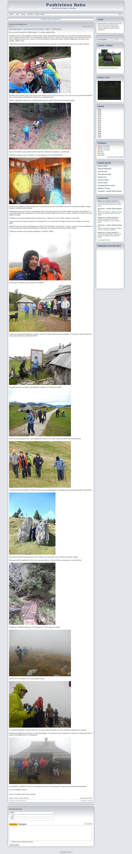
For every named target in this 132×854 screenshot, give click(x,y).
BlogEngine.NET (64, 851)
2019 (99, 113)
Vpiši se (31, 14)
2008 (99, 133)
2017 (99, 117)
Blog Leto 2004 (104, 146)
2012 (99, 126)
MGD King (70, 852)
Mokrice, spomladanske (25, 29)
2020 (99, 111)
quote (90, 823)
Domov (12, 14)
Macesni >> (58, 19)
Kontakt (23, 14)
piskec (12, 26)
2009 (99, 131)
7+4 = (12, 819)
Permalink (83, 800)
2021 (99, 109)
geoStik (102, 155)
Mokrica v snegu (104, 188)
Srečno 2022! (102, 166)
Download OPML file (114, 157)
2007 (99, 135)
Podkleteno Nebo (66, 5)
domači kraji (84, 798)
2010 (99, 129)
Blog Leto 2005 (104, 148)
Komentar (13, 824)
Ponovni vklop (103, 180)
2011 (99, 128)
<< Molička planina (46, 19)
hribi (91, 798)
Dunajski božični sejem (106, 185)
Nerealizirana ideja (104, 174)
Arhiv (17, 14)
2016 (99, 118)
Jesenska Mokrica (18, 24)
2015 (99, 120)
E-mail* (12, 816)
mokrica (16, 798)
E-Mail (10, 800)
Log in (120, 14)
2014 (99, 122)
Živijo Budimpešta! (104, 168)
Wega (101, 151)
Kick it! (14, 800)
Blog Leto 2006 (104, 150)
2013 (99, 124)
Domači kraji (102, 171)
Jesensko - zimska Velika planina (110, 191)
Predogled (22, 824)
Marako (101, 153)
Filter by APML (40, 14)
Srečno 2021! (102, 183)
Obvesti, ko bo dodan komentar (22, 842)
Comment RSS (103, 240)
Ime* (12, 812)
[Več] (99, 206)
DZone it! (19, 800)
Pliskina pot (102, 177)
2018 (99, 115)
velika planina (24, 798)
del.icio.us (24, 800)
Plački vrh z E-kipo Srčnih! (107, 201)
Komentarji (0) (89, 800)
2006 (99, 137)
